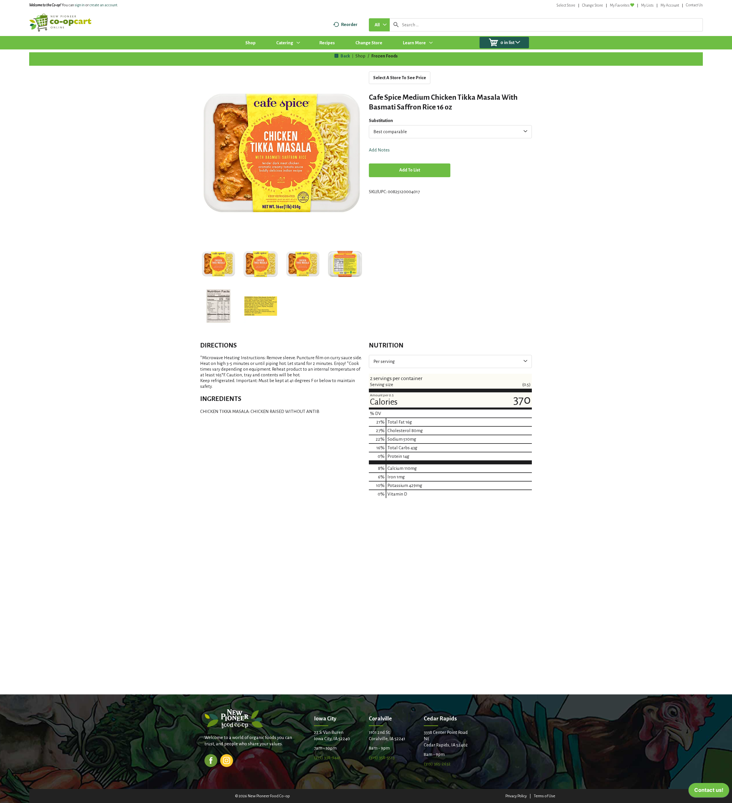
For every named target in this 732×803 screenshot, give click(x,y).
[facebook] (210, 760)
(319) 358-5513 (382, 757)
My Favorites (620, 5)
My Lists (647, 5)
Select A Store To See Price (399, 77)
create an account (103, 5)
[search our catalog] (396, 24)
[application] (709, 791)
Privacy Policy (516, 796)
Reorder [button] (349, 24)
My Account (670, 5)
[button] (218, 264)
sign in (80, 5)
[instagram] (226, 760)
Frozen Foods (384, 55)
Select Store (565, 5)
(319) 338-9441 (327, 757)
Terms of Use (544, 796)
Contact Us (694, 5)
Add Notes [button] (379, 149)
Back (345, 55)
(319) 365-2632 (437, 763)
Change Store (592, 5)
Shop (360, 55)
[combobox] (379, 24)
